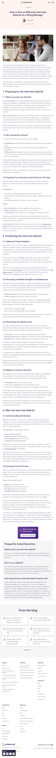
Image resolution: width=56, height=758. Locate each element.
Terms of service (46, 748)
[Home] (26, 2)
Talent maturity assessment (26, 718)
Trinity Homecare (42, 696)
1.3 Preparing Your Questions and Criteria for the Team (26, 177)
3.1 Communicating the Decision (17, 416)
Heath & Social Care (42, 673)
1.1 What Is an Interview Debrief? (17, 97)
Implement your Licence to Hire (27, 672)
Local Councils (41, 676)
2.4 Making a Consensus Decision (17, 370)
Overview (4, 665)
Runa (39, 689)
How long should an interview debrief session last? (26, 578)
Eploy (3, 708)
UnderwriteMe (41, 694)
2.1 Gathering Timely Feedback (16, 241)
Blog (21, 713)
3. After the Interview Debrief (18, 410)
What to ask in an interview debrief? (20, 549)
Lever (3, 715)
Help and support (24, 723)
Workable (4, 718)
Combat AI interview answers (27, 670)
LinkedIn (22, 729)
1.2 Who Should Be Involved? (15, 135)
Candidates (5, 739)
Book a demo (23, 731)
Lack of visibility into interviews (9, 675)
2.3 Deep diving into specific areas (17, 322)
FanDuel (40, 686)
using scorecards (17, 270)
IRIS (3, 713)
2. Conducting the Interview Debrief (22, 236)
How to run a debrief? (13, 563)
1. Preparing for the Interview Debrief (23, 91)
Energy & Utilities (42, 665)
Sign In (52, 748)
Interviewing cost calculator (26, 721)
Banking (39, 668)
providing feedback (10, 449)
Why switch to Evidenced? (26, 678)
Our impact (22, 715)
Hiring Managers (6, 733)
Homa (39, 691)
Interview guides (24, 710)
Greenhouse (5, 710)
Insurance (40, 671)
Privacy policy (37, 748)
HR (2, 728)
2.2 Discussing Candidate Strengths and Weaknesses (25, 279)
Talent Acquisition (6, 731)
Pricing (21, 726)
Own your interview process (26, 675)
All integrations (5, 721)
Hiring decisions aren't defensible (10, 682)
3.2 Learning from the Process (16, 466)
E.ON (39, 683)
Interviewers (5, 736)
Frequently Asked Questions (19, 543)
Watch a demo (5, 668)
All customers (41, 699)
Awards (21, 708)
